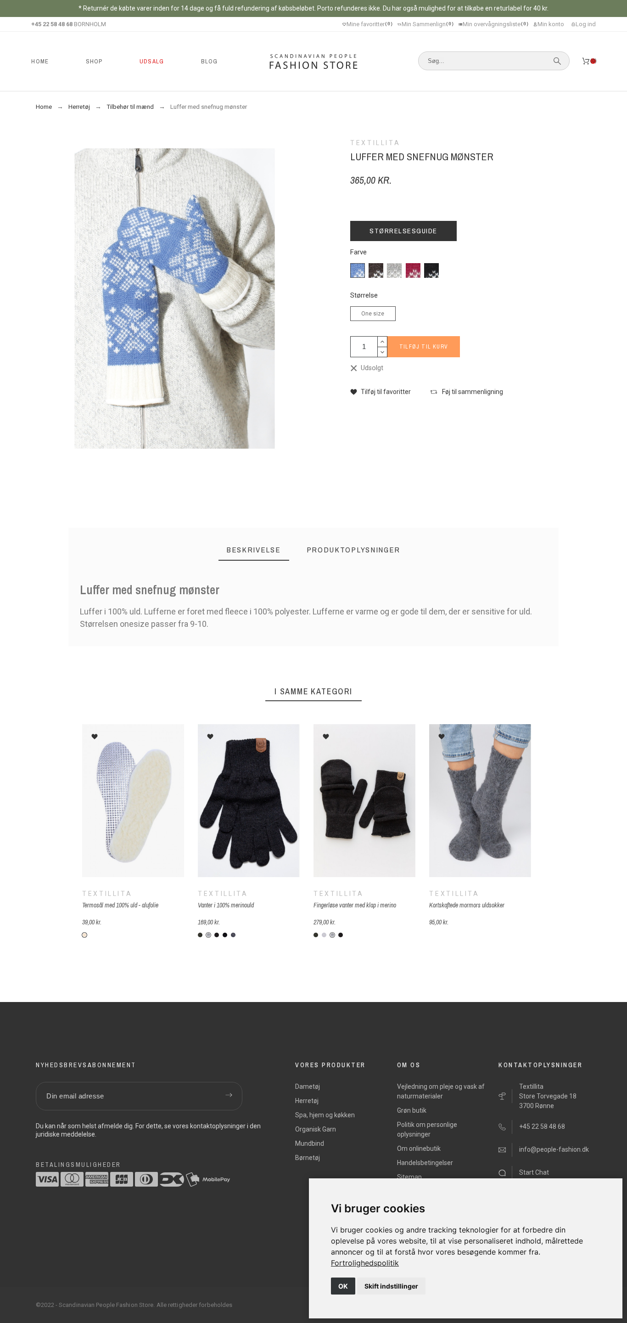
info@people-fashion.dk (554, 1149)
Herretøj (307, 1100)
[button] (380, 392)
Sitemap (409, 1177)
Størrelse (364, 295)
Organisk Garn (315, 1129)
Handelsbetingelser (425, 1162)
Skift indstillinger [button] (391, 1286)
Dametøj (307, 1086)
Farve (358, 252)
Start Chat (534, 1172)
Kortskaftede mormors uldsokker (466, 905)
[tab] (253, 550)
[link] (365, 1262)
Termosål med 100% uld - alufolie (120, 905)
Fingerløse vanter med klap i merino (355, 905)
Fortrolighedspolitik (365, 1262)
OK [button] (343, 1286)
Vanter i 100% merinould (226, 905)
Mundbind (309, 1143)
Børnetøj (307, 1157)
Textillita (107, 893)
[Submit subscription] (228, 1096)
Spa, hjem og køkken (325, 1115)
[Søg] (557, 61)
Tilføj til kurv (423, 346)
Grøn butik (411, 1110)
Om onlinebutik (419, 1148)
